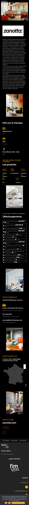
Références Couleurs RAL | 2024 (14, 255)
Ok (6, 502)
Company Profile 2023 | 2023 (12, 260)
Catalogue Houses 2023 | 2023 (13, 257)
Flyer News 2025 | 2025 (11, 237)
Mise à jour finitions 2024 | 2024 (13, 249)
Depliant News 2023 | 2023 (12, 262)
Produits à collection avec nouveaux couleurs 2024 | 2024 (14, 252)
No (9, 502)
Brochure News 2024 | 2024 (12, 239)
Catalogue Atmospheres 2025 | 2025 (15, 228)
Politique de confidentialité (18, 502)
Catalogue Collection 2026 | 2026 (12, 222)
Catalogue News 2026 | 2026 (14, 226)
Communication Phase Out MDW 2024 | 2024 (15, 246)
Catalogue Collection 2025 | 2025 (12, 232)
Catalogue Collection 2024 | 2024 (12, 243)
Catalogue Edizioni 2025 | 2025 (13, 234)
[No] (27, 500)
